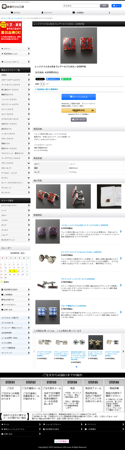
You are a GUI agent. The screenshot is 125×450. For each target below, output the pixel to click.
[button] (109, 12)
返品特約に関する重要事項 (47, 89)
